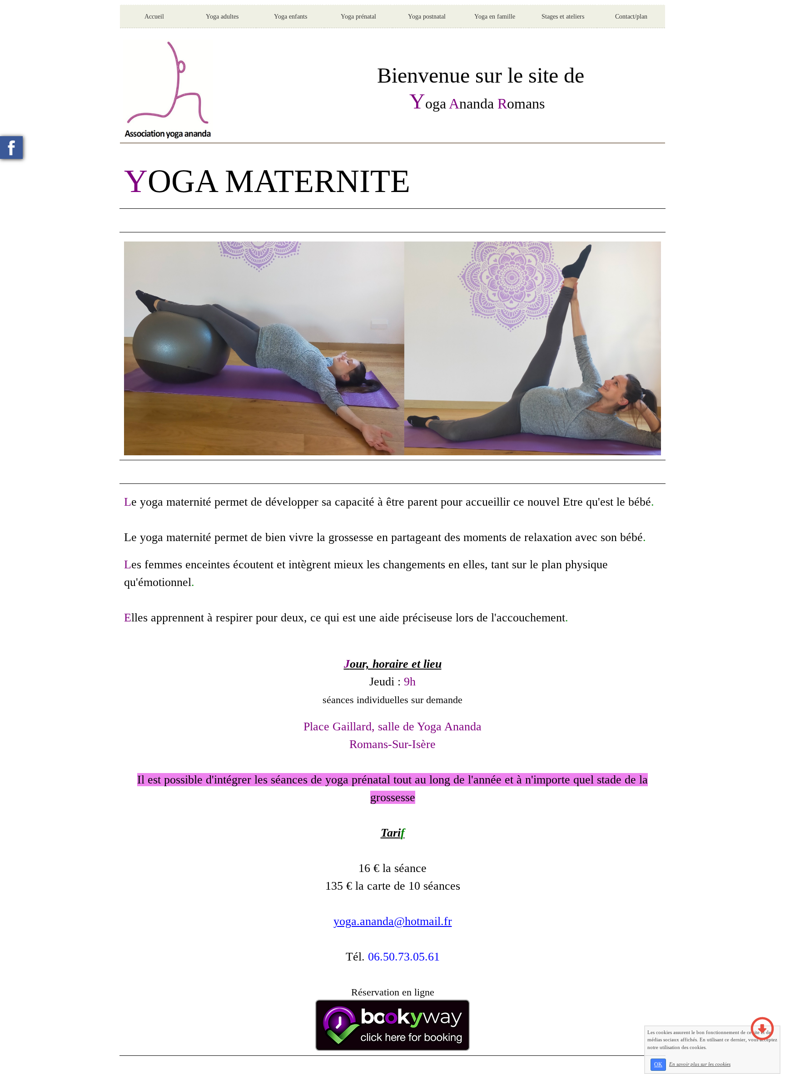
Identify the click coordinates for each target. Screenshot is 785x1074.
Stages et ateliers (563, 16)
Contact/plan (631, 16)
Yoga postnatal (427, 16)
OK (658, 1064)
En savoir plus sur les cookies (699, 1064)
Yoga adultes (222, 16)
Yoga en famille (494, 16)
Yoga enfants (290, 16)
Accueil (154, 16)
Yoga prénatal (358, 16)
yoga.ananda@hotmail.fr (392, 921)
